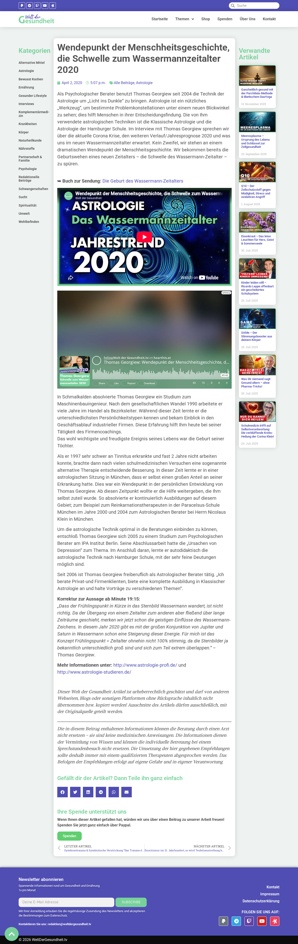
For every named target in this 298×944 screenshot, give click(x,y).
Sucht (23, 197)
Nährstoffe (27, 148)
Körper (24, 132)
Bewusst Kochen (31, 79)
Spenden (224, 19)
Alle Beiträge (124, 83)
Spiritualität (28, 205)
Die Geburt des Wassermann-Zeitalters (142, 181)
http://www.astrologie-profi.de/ (145, 665)
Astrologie (26, 71)
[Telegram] (29, 5)
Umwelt (24, 213)
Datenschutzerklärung (261, 901)
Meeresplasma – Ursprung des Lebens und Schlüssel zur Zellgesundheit (255, 141)
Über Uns (247, 19)
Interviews (26, 104)
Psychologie (28, 169)
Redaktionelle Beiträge (29, 178)
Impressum (269, 894)
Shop (205, 19)
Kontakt (269, 19)
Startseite (160, 19)
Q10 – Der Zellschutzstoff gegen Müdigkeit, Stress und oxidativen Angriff (256, 191)
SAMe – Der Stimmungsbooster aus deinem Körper (256, 336)
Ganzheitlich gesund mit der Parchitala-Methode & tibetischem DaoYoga (257, 93)
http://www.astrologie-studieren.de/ (94, 672)
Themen (182, 19)
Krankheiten (28, 124)
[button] (62, 792)
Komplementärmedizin (34, 113)
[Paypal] (22, 5)
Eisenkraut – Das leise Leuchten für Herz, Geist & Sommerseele (257, 239)
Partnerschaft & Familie (30, 158)
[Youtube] (45, 5)
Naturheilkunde (30, 140)
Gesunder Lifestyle (33, 96)
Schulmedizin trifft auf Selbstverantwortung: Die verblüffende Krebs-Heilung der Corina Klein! (257, 431)
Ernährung (26, 87)
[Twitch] (37, 5)
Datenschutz (58, 915)
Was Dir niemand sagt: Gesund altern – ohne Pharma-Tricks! (256, 382)
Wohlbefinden (29, 222)
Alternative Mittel (32, 63)
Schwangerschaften (33, 189)
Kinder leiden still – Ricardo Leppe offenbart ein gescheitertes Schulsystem (257, 288)
